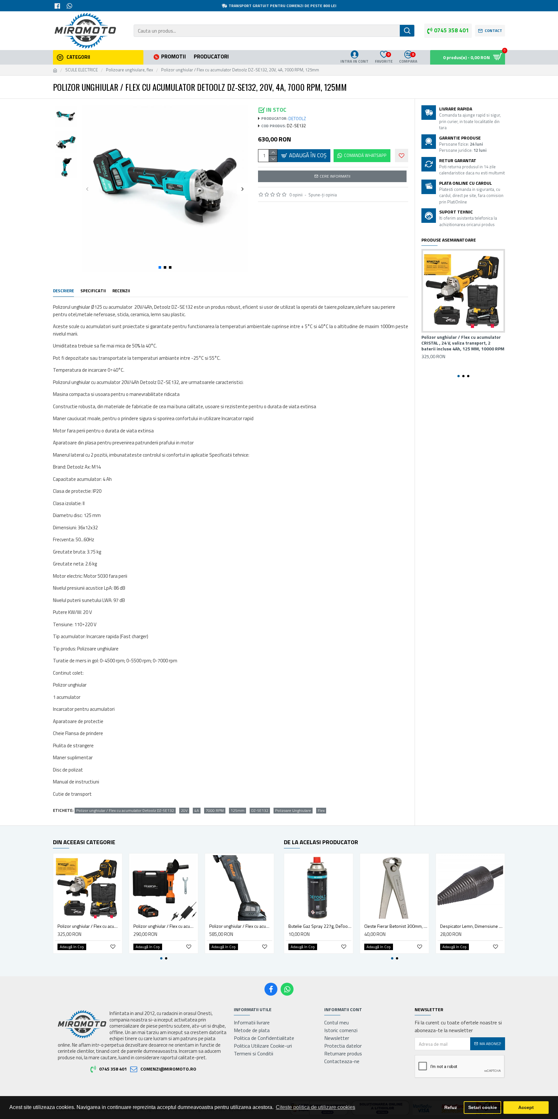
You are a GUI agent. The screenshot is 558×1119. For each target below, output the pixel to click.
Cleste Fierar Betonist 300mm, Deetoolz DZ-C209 (395, 926)
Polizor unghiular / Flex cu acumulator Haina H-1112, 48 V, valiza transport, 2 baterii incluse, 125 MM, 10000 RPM (164, 926)
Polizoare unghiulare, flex (129, 70)
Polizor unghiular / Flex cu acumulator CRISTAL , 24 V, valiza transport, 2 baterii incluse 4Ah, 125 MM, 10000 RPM (462, 343)
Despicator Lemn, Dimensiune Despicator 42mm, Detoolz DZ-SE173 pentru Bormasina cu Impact (471, 926)
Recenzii (121, 291)
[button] (87, 188)
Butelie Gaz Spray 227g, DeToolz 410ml (319, 926)
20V (184, 810)
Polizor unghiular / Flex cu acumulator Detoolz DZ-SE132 (125, 810)
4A (196, 810)
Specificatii (93, 291)
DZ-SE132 (259, 810)
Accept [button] (526, 1107)
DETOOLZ (297, 119)
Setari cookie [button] (482, 1107)
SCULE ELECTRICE (81, 70)
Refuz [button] (450, 1107)
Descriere (63, 291)
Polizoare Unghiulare (293, 810)
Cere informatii (335, 176)
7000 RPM (215, 810)
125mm (237, 810)
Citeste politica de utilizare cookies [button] (315, 1107)
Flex (321, 810)
